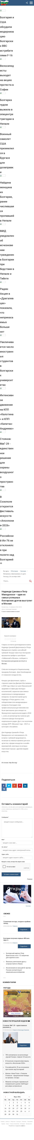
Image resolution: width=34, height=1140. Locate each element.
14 (5, 1108)
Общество (12, 1121)
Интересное (29, 1123)
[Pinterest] (20, 786)
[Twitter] (9, 786)
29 (9, 1114)
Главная (3, 1121)
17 (17, 1108)
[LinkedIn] (25, 786)
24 (17, 1111)
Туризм (3, 1123)
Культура (18, 1121)
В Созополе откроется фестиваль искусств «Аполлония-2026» (7, 511)
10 (17, 1105)
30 (13, 1114)
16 (13, 1108)
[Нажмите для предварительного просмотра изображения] (17, 622)
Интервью (22, 1123)
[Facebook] (4, 786)
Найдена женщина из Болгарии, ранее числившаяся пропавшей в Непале (7, 201)
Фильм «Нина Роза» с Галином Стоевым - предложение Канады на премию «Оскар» (17, 1076)
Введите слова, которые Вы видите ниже (13, 861)
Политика (24, 1121)
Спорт (7, 1123)
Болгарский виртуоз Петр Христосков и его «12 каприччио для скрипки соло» (17, 955)
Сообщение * (5, 817)
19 (25, 1108)
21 (5, 1111)
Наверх (29, 879)
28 (5, 1114)
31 (17, 1114)
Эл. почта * (5, 847)
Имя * (3, 839)
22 (9, 1111)
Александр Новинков (23, 1030)
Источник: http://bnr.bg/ (9, 762)
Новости (15, 926)
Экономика (29, 1121)
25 (21, 1111)
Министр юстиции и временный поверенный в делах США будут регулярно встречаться (16, 1084)
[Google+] (14, 786)
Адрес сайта (5, 854)
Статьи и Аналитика (14, 1123)
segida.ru (23, 1125)
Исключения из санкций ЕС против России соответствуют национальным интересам (18, 970)
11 (21, 1105)
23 (13, 1111)
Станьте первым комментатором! (11, 611)
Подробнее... (24, 929)
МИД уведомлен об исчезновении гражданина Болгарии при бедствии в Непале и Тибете (7, 254)
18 (21, 1108)
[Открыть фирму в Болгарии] (17, 903)
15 (9, 1108)
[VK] (4, 789)
